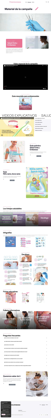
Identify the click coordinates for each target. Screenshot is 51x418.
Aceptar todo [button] (3, 414)
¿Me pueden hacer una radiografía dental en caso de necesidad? (13, 358)
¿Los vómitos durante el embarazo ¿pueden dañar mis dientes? (13, 341)
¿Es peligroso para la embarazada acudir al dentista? (11, 355)
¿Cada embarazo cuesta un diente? (9, 344)
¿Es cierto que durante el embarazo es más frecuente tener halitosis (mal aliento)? (15, 348)
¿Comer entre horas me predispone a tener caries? (11, 337)
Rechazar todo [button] (8, 414)
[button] (3, 241)
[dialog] (6, 409)
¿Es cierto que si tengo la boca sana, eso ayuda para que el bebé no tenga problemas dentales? (17, 365)
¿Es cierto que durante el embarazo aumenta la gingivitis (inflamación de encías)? (15, 351)
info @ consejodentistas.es (22, 411)
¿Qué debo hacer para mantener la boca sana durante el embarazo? (13, 362)
